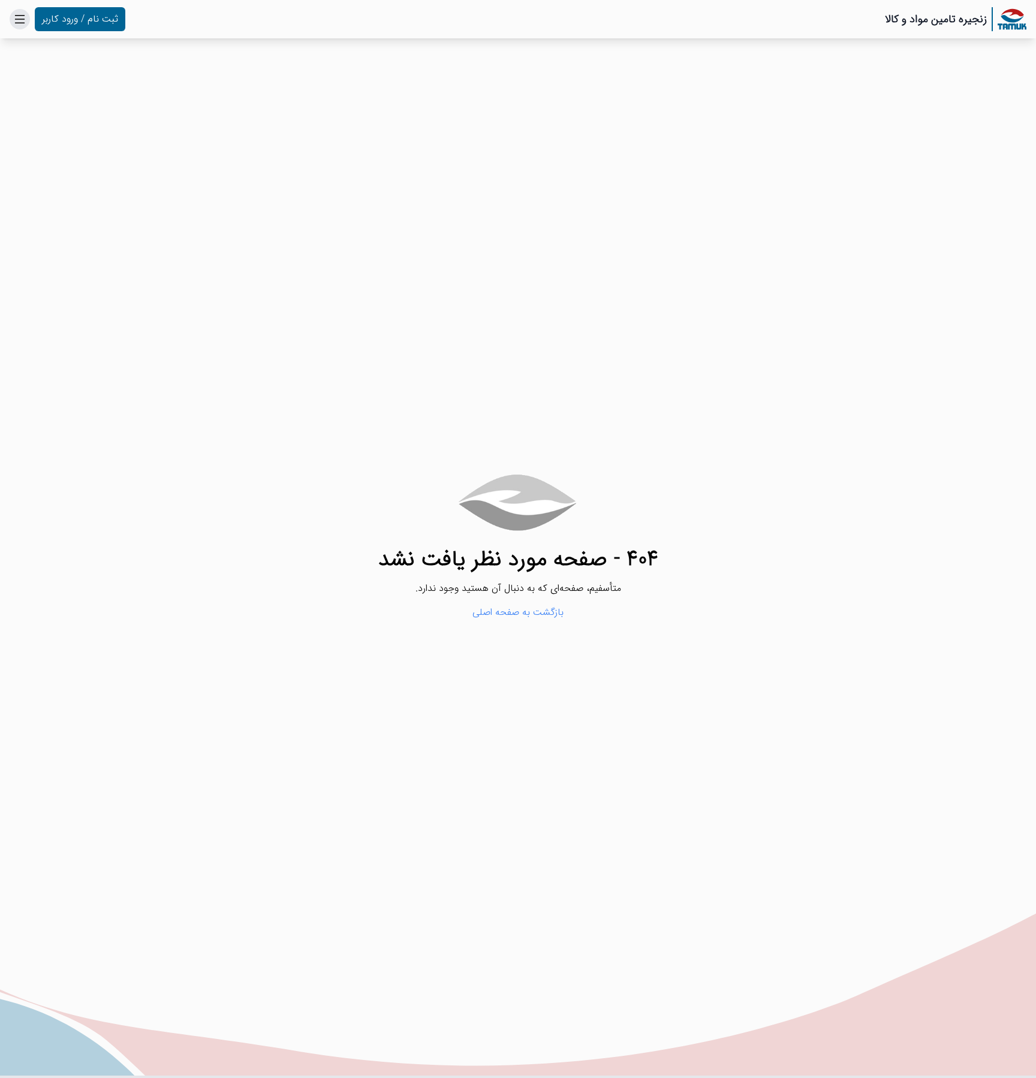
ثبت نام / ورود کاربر (80, 18)
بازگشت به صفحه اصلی (518, 612)
